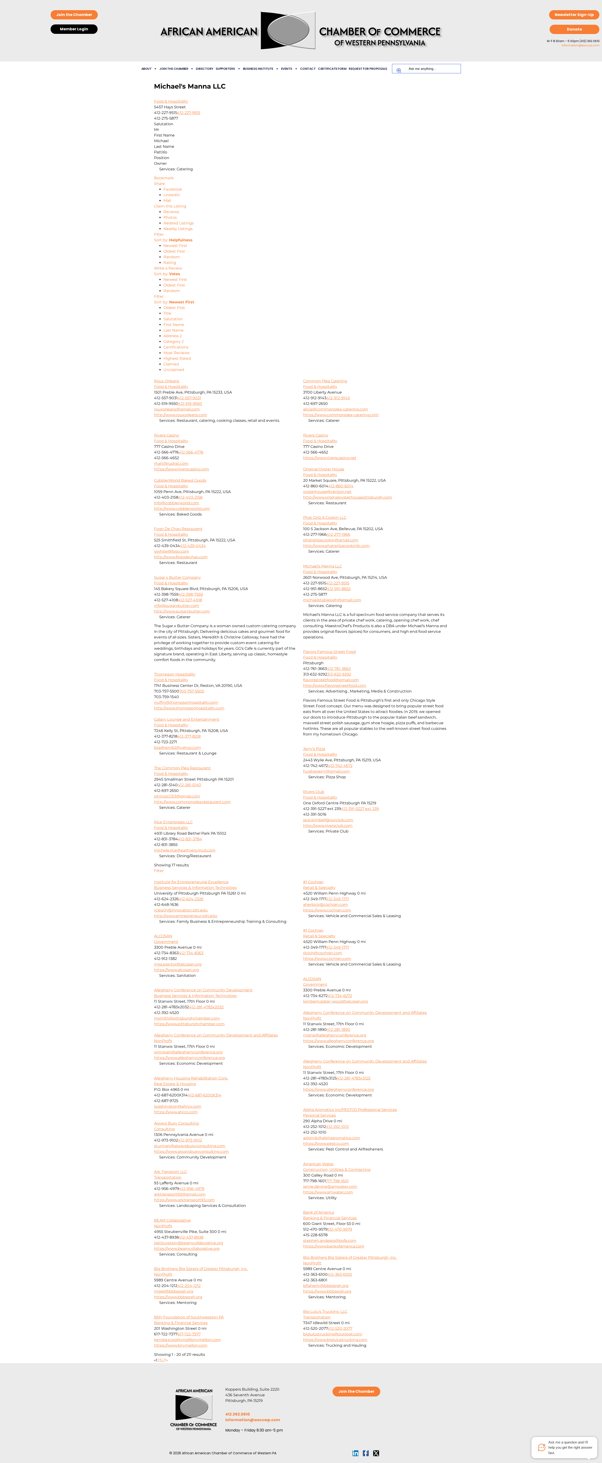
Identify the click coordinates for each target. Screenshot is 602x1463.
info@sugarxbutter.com (176, 605)
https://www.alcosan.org (176, 970)
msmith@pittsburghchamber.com (187, 1018)
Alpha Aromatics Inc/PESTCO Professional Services (350, 1109)
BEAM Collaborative (172, 1220)
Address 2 (172, 336)
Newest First (175, 245)
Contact (308, 68)
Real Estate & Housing (175, 1084)
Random (171, 257)
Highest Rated (177, 358)
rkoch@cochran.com (322, 953)
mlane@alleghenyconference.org (334, 1035)
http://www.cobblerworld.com (182, 508)
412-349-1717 (337, 899)
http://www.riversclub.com (327, 825)
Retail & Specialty (319, 887)
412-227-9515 (188, 112)
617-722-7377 (189, 1334)
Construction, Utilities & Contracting (337, 1169)
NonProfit (312, 1018)
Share (159, 183)
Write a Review (168, 268)
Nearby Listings (178, 229)
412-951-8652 (339, 589)
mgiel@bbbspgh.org (173, 1291)
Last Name (173, 330)
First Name (173, 324)
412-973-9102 (190, 1140)
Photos (170, 217)
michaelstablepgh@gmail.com (332, 600)
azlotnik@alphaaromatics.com (331, 1138)
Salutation (173, 319)
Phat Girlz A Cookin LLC (324, 517)
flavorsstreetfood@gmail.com (331, 680)
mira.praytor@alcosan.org (178, 964)
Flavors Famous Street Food (329, 651)
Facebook (172, 189)
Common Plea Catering (325, 381)
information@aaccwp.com (581, 45)
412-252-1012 (337, 1126)
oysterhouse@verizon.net (327, 491)
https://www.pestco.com (326, 1143)
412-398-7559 (190, 594)
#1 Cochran (313, 882)
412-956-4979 (191, 1188)
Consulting (164, 1129)
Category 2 (173, 341)
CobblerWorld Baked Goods (180, 480)
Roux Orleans (166, 381)
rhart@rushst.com (171, 463)
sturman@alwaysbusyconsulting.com (189, 1146)
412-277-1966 (338, 534)
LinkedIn (171, 195)
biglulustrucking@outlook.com (332, 1334)
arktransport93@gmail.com (180, 1194)
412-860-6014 (340, 486)
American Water (318, 1164)
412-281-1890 (338, 1029)
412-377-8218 (189, 736)
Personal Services (319, 1115)
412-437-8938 (191, 1237)
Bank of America (318, 1212)
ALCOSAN (163, 936)
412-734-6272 (340, 996)
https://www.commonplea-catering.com (341, 415)
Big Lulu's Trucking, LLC (325, 1311)
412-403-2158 (190, 497)
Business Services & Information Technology (195, 887)
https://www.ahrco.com (176, 1112)
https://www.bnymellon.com (180, 1345)
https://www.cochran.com (327, 910)
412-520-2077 (340, 1328)
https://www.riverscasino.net (329, 458)
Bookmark (164, 178)
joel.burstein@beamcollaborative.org (188, 1243)
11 (165, 1360)
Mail (167, 200)
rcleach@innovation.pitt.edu (181, 910)
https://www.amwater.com (328, 1192)
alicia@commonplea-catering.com (335, 409)
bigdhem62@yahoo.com (177, 747)
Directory (204, 68)
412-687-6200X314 (204, 1095)
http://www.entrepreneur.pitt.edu (185, 916)
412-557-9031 (189, 398)
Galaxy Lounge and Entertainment (186, 719)
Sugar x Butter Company (177, 577)
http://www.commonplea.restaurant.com (192, 802)
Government (166, 941)
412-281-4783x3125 (353, 1078)
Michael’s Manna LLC (322, 566)
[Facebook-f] (366, 1453)
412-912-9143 (338, 398)
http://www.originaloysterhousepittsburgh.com (347, 497)
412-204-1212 (189, 1285)
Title (167, 313)
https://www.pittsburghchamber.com (189, 1024)
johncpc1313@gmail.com (177, 796)
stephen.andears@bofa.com (329, 1240)
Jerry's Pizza (314, 749)
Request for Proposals (368, 68)
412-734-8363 (191, 953)
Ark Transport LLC (170, 1172)
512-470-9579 (340, 1229)
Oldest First (174, 251)
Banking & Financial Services (330, 1218)
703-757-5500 (191, 691)
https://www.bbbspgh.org (327, 1291)
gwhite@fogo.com (171, 551)
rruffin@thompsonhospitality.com (186, 702)
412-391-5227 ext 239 (360, 808)
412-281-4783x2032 (206, 1007)
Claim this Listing (170, 206)
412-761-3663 (339, 668)
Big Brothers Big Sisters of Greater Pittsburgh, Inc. (350, 1257)
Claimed (171, 364)
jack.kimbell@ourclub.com (328, 820)
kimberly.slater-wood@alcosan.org (335, 1001)
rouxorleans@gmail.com (177, 409)
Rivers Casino (166, 435)
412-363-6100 (340, 1274)
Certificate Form (332, 68)
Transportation (168, 1177)
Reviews (171, 212)
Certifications (175, 347)
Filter (159, 234)
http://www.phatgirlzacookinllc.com (336, 546)
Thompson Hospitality (174, 674)
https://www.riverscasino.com (181, 469)
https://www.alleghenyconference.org (338, 1041)
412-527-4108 (190, 600)
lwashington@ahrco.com (177, 1106)
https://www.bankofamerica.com (333, 1246)
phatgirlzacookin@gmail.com (330, 540)
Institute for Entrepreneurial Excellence (191, 882)
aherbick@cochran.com (325, 904)
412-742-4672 (340, 765)
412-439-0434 (193, 546)
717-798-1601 (337, 1181)
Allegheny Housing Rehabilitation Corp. (191, 1078)
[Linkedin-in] (355, 1453)
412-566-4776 (191, 452)
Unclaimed (173, 370)
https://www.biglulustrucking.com (335, 1340)
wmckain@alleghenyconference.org (188, 1052)
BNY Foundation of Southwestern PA (189, 1317)
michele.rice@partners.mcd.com (184, 850)
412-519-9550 (190, 403)
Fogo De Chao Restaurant (178, 529)
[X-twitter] (376, 1453)
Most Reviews (176, 353)
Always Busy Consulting (176, 1123)
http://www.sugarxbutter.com (182, 611)
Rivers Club (313, 792)
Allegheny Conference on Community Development (203, 990)
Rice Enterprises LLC (173, 822)
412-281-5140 (189, 785)
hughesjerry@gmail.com (326, 771)
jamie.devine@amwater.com (330, 1186)
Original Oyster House (323, 469)
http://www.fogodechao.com (181, 557)
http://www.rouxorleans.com (180, 415)
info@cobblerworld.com (176, 503)
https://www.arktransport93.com (184, 1200)
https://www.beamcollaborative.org (187, 1248)
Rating (169, 262)
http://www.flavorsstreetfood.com (334, 685)
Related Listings (178, 223)
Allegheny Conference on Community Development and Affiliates (365, 1012)
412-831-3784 (190, 839)
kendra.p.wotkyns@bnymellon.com (187, 1340)
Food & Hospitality (171, 101)
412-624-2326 (191, 899)
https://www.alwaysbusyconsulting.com (191, 1151)
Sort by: (173, 240)
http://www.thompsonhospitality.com (189, 708)
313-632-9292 (339, 674)
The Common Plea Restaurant (182, 768)
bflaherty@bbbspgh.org (326, 1285)
